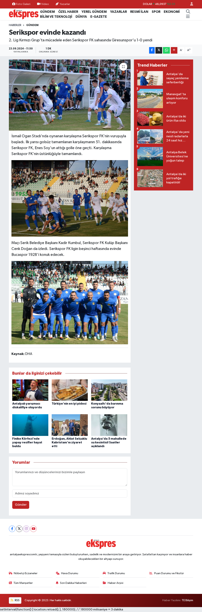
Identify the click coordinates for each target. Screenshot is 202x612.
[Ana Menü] (188, 16)
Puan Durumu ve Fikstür (169, 573)
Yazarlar (65, 4)
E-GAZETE (98, 16)
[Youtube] (33, 529)
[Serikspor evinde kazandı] (70, 95)
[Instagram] (26, 529)
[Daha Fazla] (174, 50)
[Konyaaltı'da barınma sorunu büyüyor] (109, 390)
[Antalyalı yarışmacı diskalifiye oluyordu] (30, 390)
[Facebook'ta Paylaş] (152, 50)
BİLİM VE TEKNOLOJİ (56, 16)
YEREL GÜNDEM (94, 11)
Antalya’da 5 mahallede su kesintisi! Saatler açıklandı (108, 442)
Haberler (15, 25)
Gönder (21, 504)
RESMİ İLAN (139, 11)
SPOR (156, 11)
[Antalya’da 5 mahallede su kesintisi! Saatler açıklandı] (109, 425)
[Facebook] (12, 529)
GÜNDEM (47, 11)
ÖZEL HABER (68, 11)
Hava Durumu (69, 573)
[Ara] (188, 11)
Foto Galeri (23, 4)
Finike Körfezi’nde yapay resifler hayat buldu (27, 442)
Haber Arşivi (115, 582)
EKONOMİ (172, 11)
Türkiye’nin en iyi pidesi (69, 403)
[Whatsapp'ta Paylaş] (166, 50)
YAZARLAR (118, 11)
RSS (17, 600)
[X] (19, 529)
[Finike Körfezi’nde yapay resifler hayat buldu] (30, 425)
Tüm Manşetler (23, 582)
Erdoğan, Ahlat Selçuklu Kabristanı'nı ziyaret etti (69, 442)
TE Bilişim (187, 600)
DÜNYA (81, 16)
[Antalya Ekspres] (23, 14)
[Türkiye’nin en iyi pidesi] (70, 390)
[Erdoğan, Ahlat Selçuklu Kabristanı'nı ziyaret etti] (70, 425)
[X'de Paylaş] (158, 50)
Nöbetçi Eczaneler (25, 573)
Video (45, 4)
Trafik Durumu (116, 573)
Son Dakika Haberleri (73, 582)
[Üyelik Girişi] (190, 4)
